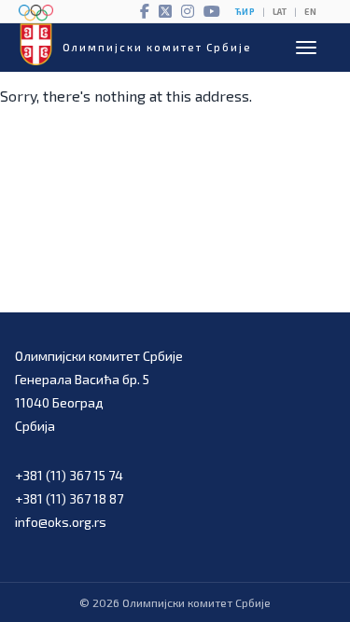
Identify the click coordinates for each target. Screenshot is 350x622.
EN (310, 11)
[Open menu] (306, 47)
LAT (280, 11)
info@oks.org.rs (60, 522)
